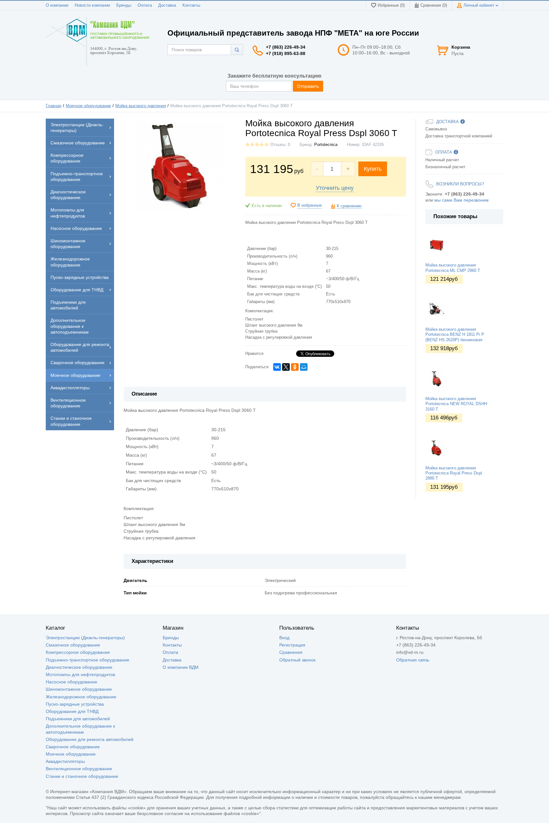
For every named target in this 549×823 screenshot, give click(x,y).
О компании (57, 5)
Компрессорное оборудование (78, 652)
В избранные (309, 205)
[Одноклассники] (295, 367)
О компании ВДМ (181, 667)
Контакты (191, 5)
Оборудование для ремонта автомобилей (89, 739)
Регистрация (292, 644)
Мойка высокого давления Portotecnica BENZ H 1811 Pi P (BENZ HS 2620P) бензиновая (454, 334)
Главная (53, 106)
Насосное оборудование (71, 681)
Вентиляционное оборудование (79, 768)
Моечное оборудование (88, 106)
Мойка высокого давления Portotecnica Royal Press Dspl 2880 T (453, 473)
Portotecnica (325, 144)
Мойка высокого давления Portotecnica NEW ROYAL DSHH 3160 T (456, 404)
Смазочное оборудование (73, 644)
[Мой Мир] (304, 367)
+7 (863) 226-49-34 (285, 47)
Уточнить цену (335, 188)
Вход (284, 637)
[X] (286, 367)
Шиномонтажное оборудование (79, 689)
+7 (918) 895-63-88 (285, 53)
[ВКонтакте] (277, 367)
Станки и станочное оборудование (82, 776)
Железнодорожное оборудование (81, 696)
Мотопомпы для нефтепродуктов (80, 674)
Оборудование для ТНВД (72, 711)
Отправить (308, 86)
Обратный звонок (297, 659)
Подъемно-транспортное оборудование (87, 659)
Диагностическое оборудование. (79, 667)
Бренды (123, 5)
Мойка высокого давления (140, 106)
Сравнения (290, 652)
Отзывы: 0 (280, 144)
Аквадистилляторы (65, 761)
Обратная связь (412, 659)
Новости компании (92, 5)
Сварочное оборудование (73, 746)
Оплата (145, 5)
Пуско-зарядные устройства (75, 704)
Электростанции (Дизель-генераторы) (85, 637)
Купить (373, 169)
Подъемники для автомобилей (78, 718)
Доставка (167, 5)
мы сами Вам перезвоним (461, 200)
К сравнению (349, 206)
